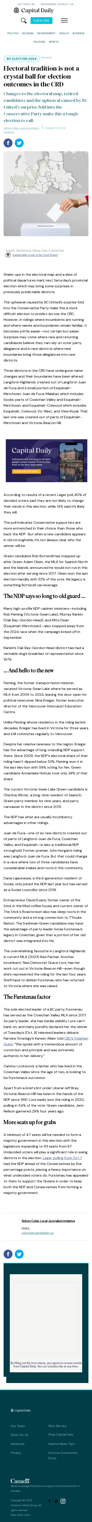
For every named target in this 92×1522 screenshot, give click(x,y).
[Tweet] (19, 143)
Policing (39, 41)
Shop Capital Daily (60, 1434)
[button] (64, 20)
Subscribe (41, 21)
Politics (13, 33)
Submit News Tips (61, 1444)
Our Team (18, 1426)
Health (64, 33)
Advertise (18, 1444)
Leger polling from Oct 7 (62, 1158)
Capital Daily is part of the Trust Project (35, 254)
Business (79, 33)
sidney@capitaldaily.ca (38, 1233)
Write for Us (19, 1435)
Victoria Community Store (63, 1455)
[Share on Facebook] (8, 143)
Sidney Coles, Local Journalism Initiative (21, 130)
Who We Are (57, 1426)
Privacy (16, 1453)
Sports (54, 41)
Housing (28, 33)
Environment (46, 33)
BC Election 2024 (22, 59)
